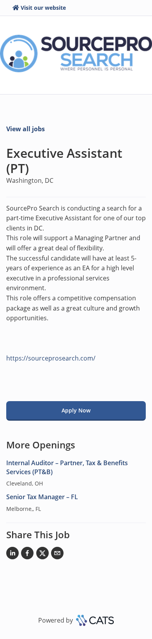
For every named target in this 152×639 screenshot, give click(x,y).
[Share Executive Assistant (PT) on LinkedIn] (12, 554)
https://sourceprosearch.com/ (50, 358)
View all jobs (25, 129)
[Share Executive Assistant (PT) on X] (42, 554)
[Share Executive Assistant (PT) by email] (57, 554)
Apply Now (76, 410)
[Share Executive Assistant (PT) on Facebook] (27, 554)
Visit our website (43, 7)
